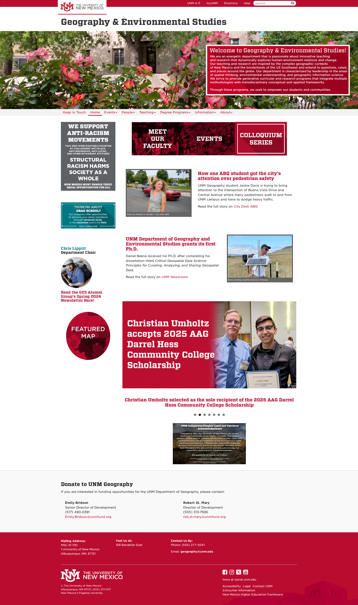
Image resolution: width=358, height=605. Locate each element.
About (225, 112)
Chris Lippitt (73, 248)
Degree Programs (174, 112)
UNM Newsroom (175, 277)
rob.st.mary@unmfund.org (204, 517)
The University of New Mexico (82, 7)
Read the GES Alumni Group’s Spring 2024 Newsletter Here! (81, 296)
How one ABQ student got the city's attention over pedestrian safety (239, 176)
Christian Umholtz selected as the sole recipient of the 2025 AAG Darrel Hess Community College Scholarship (209, 402)
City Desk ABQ (246, 206)
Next (302, 353)
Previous (116, 353)
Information (204, 112)
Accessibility (232, 586)
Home (95, 112)
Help (247, 3)
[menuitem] (74, 112)
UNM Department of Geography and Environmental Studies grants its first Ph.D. (170, 244)
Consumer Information (239, 590)
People (127, 112)
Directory (231, 3)
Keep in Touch (74, 112)
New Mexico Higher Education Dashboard (253, 594)
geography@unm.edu (197, 551)
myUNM (212, 3)
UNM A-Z (193, 3)
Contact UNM (262, 586)
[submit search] (292, 3)
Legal (247, 586)
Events (109, 112)
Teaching (146, 112)
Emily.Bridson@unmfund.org (88, 517)
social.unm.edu (245, 579)
